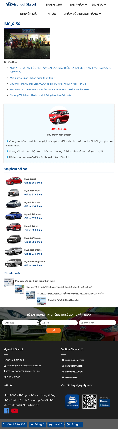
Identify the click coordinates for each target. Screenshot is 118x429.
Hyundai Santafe (33, 250)
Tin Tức (50, 14)
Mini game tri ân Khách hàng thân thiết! (32, 78)
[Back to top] (113, 421)
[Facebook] (6, 410)
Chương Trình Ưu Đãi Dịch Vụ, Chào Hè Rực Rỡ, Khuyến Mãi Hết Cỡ (48, 83)
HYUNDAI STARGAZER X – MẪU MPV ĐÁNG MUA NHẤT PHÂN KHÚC (50, 89)
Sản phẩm (77, 4)
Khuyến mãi (28, 14)
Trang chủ (54, 4)
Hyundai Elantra (32, 214)
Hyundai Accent (32, 202)
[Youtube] (14, 410)
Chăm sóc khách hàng (81, 14)
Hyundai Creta (31, 226)
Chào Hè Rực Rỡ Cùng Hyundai (63, 300)
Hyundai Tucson (32, 238)
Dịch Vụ (97, 4)
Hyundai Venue (32, 190)
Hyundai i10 (30, 179)
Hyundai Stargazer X (34, 261)
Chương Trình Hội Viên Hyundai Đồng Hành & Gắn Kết (40, 95)
